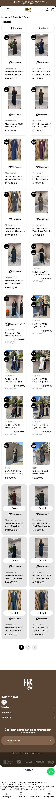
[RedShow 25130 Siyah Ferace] (14, 407)
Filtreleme (16, 28)
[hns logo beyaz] (28, 685)
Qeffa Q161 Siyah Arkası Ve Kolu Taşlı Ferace (14, 472)
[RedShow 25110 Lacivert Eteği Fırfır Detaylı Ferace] (14, 361)
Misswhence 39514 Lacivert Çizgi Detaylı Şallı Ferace (42, 73)
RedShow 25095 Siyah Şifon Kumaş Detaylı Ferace (41, 273)
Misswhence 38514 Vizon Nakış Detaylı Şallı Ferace (41, 229)
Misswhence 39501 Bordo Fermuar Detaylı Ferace (41, 177)
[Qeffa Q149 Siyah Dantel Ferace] (41, 453)
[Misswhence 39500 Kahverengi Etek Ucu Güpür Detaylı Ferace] (41, 97)
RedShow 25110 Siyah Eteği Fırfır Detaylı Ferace (39, 325)
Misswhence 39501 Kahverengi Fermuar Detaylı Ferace (14, 229)
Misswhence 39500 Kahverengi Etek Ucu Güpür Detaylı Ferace (42, 125)
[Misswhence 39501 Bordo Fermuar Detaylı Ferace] (41, 150)
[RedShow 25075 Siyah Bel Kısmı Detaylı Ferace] (41, 407)
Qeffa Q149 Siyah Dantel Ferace (40, 472)
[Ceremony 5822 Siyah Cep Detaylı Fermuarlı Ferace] (14, 306)
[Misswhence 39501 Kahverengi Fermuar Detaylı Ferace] (14, 202)
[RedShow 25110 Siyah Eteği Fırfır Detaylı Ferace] (41, 306)
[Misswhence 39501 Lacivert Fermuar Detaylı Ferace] (14, 150)
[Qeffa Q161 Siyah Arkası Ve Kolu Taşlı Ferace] (14, 453)
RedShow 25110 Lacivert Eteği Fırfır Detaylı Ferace (13, 380)
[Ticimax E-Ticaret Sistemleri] (28, 770)
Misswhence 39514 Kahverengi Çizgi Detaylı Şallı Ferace (14, 73)
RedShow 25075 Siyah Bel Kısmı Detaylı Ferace (40, 426)
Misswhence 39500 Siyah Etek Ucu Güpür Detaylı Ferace (15, 125)
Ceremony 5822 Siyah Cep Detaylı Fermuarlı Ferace (13, 334)
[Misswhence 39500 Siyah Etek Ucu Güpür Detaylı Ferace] (14, 97)
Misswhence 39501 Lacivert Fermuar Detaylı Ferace (14, 177)
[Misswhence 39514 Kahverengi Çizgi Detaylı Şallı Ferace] (14, 45)
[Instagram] (4, 702)
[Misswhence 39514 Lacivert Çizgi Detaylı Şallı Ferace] (41, 45)
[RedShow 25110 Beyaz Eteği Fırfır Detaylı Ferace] (41, 361)
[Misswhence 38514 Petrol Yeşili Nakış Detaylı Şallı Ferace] (14, 254)
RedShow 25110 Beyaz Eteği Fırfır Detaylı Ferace (40, 380)
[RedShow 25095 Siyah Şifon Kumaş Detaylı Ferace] (41, 254)
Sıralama (43, 28)
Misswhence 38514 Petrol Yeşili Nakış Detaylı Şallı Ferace (14, 282)
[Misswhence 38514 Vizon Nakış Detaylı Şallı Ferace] (41, 202)
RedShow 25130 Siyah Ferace (12, 426)
